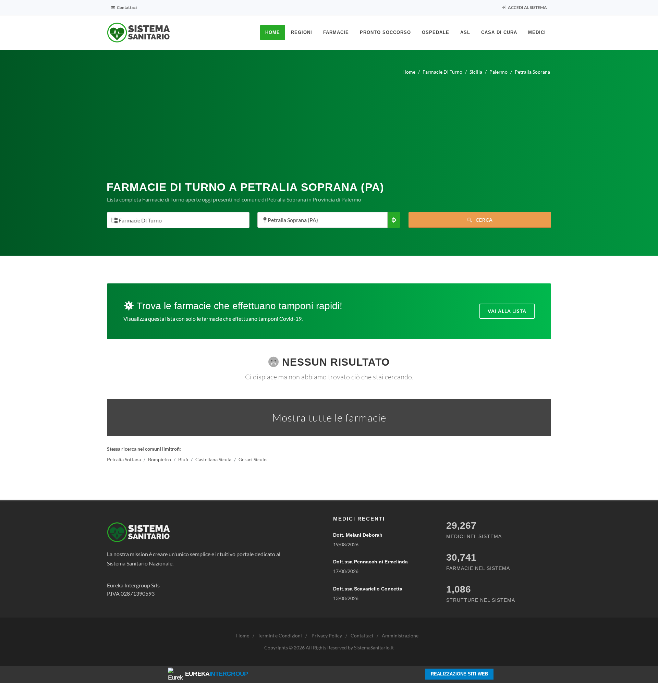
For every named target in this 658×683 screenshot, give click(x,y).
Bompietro (159, 459)
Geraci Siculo (253, 459)
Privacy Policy (327, 635)
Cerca (483, 220)
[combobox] (178, 220)
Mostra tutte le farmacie (329, 417)
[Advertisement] (329, 125)
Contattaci (126, 7)
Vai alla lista (507, 311)
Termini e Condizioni (280, 635)
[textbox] (176, 220)
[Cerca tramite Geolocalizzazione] (393, 220)
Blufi (183, 459)
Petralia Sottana (124, 459)
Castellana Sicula (213, 459)
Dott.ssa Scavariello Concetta (367, 588)
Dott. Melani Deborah (357, 535)
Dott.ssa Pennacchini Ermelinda (370, 561)
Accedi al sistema (527, 7)
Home (242, 635)
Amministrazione (400, 635)
